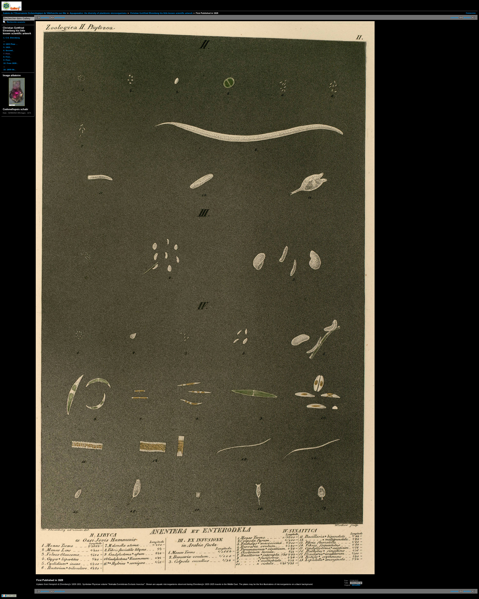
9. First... (7, 60)
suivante (454, 17)
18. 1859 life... (9, 70)
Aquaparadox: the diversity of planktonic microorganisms (98, 13)
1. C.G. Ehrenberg (11, 38)
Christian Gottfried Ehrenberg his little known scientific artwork (161, 13)
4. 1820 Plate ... (10, 44)
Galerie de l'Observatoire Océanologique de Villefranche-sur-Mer (34, 13)
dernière (467, 17)
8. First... (7, 57)
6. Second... (8, 50)
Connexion (471, 13)
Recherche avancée (16, 22)
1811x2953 (356, 585)
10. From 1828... (10, 63)
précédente (60, 17)
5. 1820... (7, 47)
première (45, 17)
